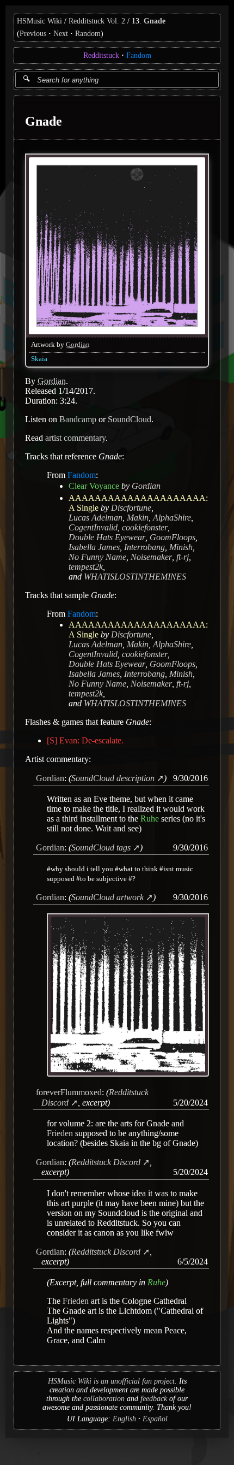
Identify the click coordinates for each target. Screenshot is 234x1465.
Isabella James (94, 546)
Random (88, 33)
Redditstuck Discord (105, 1162)
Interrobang (144, 546)
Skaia (39, 358)
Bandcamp (77, 418)
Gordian (78, 344)
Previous (33, 33)
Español (155, 1419)
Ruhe (149, 818)
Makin (138, 517)
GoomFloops (172, 536)
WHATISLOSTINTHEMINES (135, 576)
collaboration (104, 1399)
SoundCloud (129, 418)
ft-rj (182, 556)
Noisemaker (151, 556)
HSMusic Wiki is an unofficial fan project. (112, 1381)
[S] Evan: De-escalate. (85, 740)
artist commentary (75, 437)
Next (60, 33)
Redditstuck (101, 55)
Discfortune (131, 507)
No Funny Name (97, 556)
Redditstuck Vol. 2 (97, 21)
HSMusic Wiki (39, 21)
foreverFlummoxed (69, 1092)
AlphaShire (172, 517)
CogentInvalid (93, 526)
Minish (181, 546)
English (124, 1419)
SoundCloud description (113, 777)
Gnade (154, 21)
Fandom (138, 55)
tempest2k (86, 566)
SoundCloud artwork (107, 897)
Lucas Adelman (95, 517)
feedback (153, 1399)
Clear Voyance (94, 485)
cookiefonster (145, 526)
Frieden (60, 1133)
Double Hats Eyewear (107, 536)
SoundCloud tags (101, 847)
